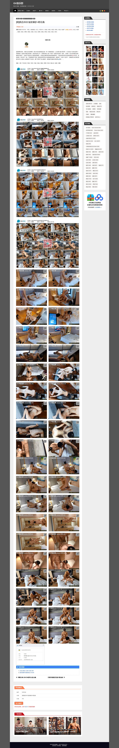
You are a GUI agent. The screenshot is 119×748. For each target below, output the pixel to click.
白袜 (88, 162)
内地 (21, 18)
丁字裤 (89, 133)
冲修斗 (87, 114)
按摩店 (94, 109)
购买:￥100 (20, 26)
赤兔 (100, 103)
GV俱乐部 (18, 3)
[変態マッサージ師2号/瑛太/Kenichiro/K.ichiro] (101, 61)
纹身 (88, 168)
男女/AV (98, 111)
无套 (60, 29)
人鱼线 (89, 135)
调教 (19, 729)
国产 (35, 10)
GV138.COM (90, 26)
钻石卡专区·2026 (24, 729)
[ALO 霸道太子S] (89, 73)
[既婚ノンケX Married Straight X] (89, 67)
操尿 (53, 29)
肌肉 (22, 31)
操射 (49, 29)
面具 (53, 31)
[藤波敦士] (101, 92)
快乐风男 (88, 106)
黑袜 (87, 111)
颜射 (94, 181)
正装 (96, 157)
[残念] (26, 44)
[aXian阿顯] (95, 86)
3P (88, 127)
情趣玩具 (98, 149)
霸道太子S (99, 106)
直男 (60, 10)
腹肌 (32, 31)
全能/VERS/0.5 (90, 138)
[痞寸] (95, 67)
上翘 (95, 133)
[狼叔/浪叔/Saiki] (89, 55)
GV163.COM (90, 22)
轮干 (95, 178)
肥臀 (26, 31)
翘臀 (19, 31)
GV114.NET (90, 30)
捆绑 (94, 151)
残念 (67, 29)
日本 (41, 10)
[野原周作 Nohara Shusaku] (95, 92)
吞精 (88, 143)
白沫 (74, 29)
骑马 (56, 31)
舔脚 (39, 31)
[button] (104, 10)
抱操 (46, 29)
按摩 (29, 10)
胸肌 (29, 31)
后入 (37, 29)
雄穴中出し (97, 117)
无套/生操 (96, 154)
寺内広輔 (99, 109)
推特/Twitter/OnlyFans (27, 18)
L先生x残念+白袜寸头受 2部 (26, 670)
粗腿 (101, 165)
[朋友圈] (100, 11)
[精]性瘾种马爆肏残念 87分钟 (26, 672)
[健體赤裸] (89, 79)
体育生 (96, 135)
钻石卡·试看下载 (70, 729)
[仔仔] (95, 79)
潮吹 (71, 29)
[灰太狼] (89, 92)
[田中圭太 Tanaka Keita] (101, 73)
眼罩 (78, 29)
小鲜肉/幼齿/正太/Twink (92, 146)
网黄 (34, 18)
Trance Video (98, 130)
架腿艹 (63, 29)
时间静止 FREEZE (90, 117)
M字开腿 (89, 130)
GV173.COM (90, 24)
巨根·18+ (42, 29)
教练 (56, 29)
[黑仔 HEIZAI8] (95, 73)
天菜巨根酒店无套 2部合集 (55, 677)
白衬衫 (95, 159)
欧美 (48, 10)
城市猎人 (93, 106)
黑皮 (88, 186)
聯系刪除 (65, 745)
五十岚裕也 (88, 109)
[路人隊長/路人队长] (101, 79)
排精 (101, 151)
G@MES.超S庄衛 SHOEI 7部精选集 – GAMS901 (62, 731)
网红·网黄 (21, 10)
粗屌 (94, 165)
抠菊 (88, 151)
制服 (55, 729)
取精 (54, 10)
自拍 (36, 31)
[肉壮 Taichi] (101, 86)
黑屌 (95, 184)
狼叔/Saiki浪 (92, 111)
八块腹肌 (96, 103)
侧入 (29, 29)
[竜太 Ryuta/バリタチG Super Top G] (95, 61)
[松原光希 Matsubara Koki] (101, 55)
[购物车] (102, 11)
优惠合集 (18, 18)
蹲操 (46, 31)
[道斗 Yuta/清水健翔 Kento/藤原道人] (101, 67)
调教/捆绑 (93, 114)
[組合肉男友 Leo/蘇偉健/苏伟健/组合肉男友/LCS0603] (95, 55)
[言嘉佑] (89, 61)
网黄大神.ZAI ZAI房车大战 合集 (27, 677)
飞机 (29, 729)
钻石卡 (26, 706)
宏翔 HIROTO (89, 103)
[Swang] (101, 48)
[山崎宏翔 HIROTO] (89, 48)
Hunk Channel (96, 127)
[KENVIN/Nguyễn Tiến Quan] (95, 48)
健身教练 (33, 29)
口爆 (60, 729)
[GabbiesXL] (89, 86)
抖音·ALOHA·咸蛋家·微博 (30, 727)
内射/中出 (89, 141)
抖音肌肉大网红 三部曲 (22, 731)
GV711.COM (90, 28)
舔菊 (43, 31)
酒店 (49, 31)
